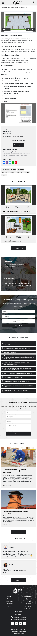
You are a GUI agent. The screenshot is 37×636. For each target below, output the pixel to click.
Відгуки (28, 601)
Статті (10, 606)
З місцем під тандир (8, 172)
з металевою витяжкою (9, 169)
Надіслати (18, 325)
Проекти (9, 7)
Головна (3, 7)
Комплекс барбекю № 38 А (12, 241)
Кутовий (26, 172)
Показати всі (18, 532)
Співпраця (28, 606)
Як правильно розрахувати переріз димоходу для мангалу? (15, 512)
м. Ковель (19, 614)
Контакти (28, 608)
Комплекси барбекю (16, 136)
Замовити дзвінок (34, 3)
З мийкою (21, 169)
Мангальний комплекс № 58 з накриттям (17, 211)
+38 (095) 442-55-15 (19, 617)
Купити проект (18, 145)
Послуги (10, 604)
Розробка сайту (19, 633)
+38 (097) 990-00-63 (19, 620)
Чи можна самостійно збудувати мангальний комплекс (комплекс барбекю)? (15, 470)
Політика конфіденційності (18, 631)
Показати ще (18, 248)
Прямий (4, 175)
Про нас (28, 599)
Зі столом (19, 172)
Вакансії (28, 604)
